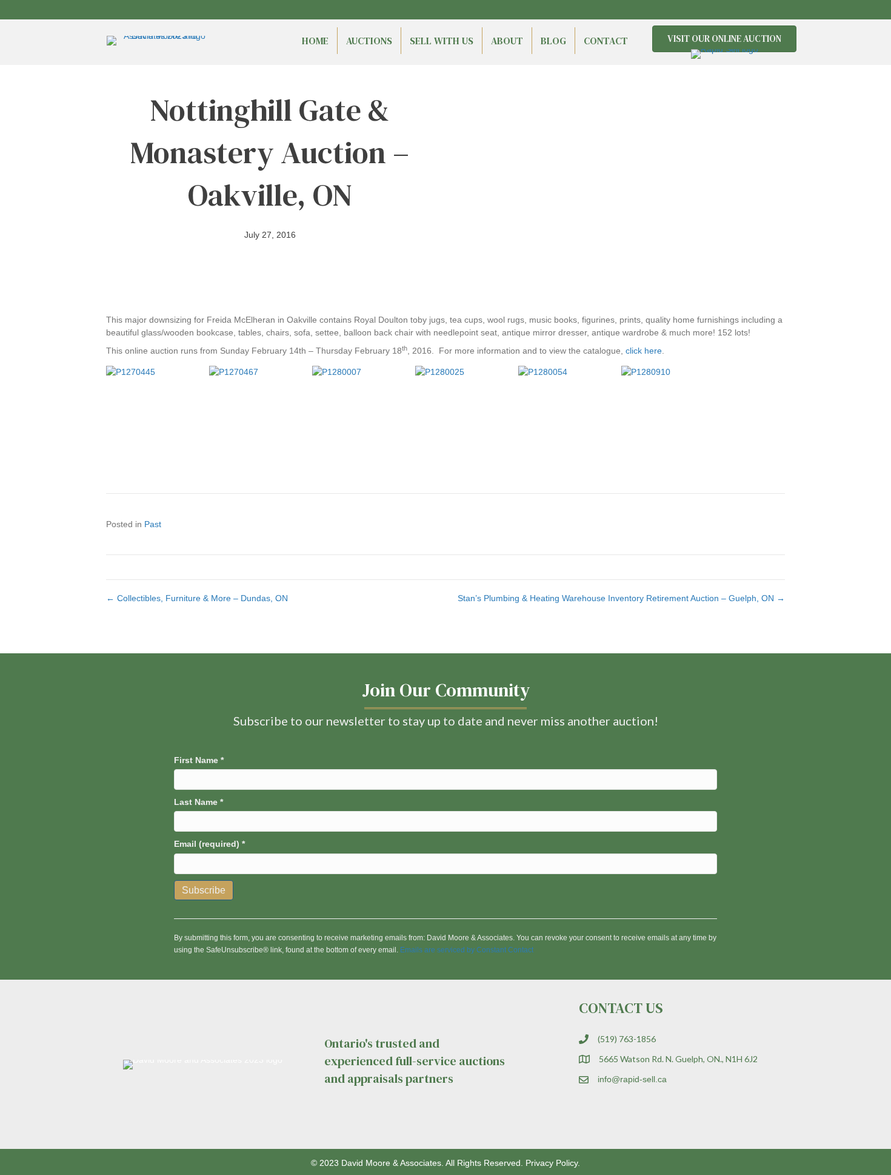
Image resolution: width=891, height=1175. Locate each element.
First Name (199, 760)
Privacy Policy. (553, 1163)
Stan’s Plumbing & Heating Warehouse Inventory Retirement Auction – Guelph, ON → (621, 598)
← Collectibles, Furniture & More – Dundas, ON (197, 598)
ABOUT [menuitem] (507, 40)
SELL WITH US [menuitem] (441, 40)
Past (152, 524)
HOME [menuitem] (315, 40)
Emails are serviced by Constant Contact (466, 950)
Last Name (198, 802)
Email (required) (209, 844)
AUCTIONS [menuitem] (369, 40)
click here (644, 350)
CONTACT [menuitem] (606, 40)
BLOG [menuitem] (553, 40)
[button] (755, 10)
